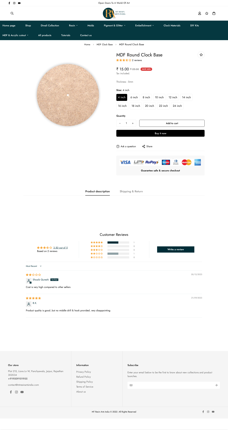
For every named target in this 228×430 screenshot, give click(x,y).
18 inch (136, 106)
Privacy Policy (83, 372)
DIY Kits (194, 25)
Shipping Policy (84, 382)
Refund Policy (83, 377)
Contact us (86, 35)
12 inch (173, 97)
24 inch (177, 106)
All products (44, 35)
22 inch (163, 106)
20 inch (149, 106)
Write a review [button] (176, 249)
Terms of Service (84, 386)
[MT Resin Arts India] (114, 13)
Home (87, 44)
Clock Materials (172, 25)
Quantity (120, 116)
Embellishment (143, 25)
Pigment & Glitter (113, 25)
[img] (33, 275)
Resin (72, 25)
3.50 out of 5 (60, 247)
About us (81, 391)
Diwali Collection (50, 25)
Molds (90, 25)
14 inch (186, 97)
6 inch (134, 97)
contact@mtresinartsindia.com (23, 385)
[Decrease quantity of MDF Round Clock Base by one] (119, 123)
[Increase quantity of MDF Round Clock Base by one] (132, 123)
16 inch (122, 106)
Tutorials (65, 35)
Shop (28, 25)
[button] (213, 13)
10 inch (159, 97)
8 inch (146, 97)
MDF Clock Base (105, 44)
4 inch (121, 97)
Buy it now (160, 133)
